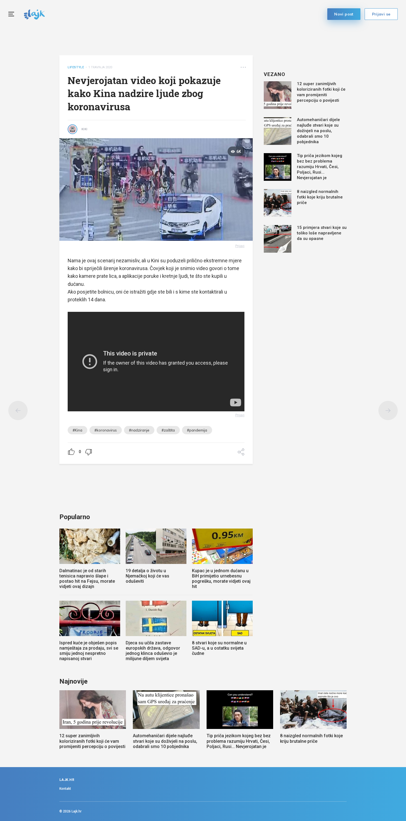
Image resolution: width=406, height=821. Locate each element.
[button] (243, 67)
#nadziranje (139, 430)
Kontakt (65, 789)
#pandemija (197, 430)
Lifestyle (76, 67)
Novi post (344, 14)
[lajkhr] (34, 13)
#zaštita (168, 430)
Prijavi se (381, 14)
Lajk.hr (76, 811)
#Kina (77, 430)
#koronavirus (105, 430)
